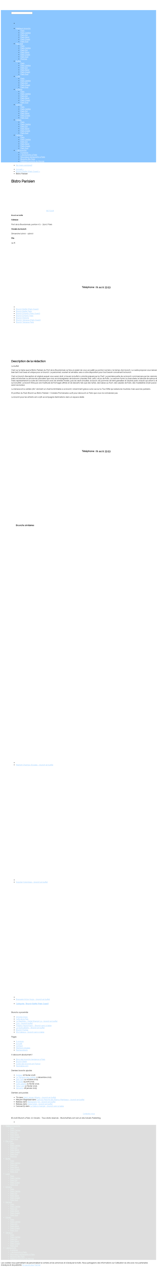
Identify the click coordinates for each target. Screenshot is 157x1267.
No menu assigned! (24, 165)
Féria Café (20, 1086)
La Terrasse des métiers (26, 1077)
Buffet (18, 61)
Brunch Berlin (21, 1061)
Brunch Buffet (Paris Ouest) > (28, 171)
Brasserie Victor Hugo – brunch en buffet (33, 999)
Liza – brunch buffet (24, 1023)
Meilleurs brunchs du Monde (32, 161)
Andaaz (19, 1075)
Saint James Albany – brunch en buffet (40, 1097)
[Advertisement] (80, 341)
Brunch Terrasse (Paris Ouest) (28, 320)
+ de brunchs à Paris (28, 155)
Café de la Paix (22, 1019)
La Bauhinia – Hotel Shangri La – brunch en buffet (36, 1021)
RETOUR (50, 211)
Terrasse (19, 135)
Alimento (20, 1088)
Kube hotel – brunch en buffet (40, 1104)
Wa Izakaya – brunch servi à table (30, 1032)
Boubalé (19, 1082)
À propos (24, 152)
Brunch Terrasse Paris (25, 322)
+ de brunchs (21, 150)
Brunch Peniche (22, 318)
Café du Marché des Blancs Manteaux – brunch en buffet (60, 1100)
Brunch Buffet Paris (24, 311)
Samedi (19, 105)
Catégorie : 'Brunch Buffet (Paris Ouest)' (32, 1004)
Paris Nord (24, 37)
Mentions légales (23, 1048)
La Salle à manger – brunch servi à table (47, 1106)
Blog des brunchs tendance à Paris (30, 1059)
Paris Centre (25, 33)
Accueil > (19, 169)
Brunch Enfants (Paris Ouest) (28, 313)
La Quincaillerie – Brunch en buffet (30, 1028)
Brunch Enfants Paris (24, 316)
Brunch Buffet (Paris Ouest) (27, 309)
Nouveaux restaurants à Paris (32, 157)
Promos (23, 59)
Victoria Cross (22, 1017)
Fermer (37, 1265)
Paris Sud (24, 41)
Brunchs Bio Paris (27, 159)
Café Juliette (21, 1084)
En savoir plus (28, 1265)
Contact (19, 1046)
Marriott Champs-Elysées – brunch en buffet (34, 765)
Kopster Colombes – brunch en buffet (32, 882)
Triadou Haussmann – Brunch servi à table (33, 1026)
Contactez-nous (89, 1114)
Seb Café (20, 1079)
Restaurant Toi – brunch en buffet (41, 1102)
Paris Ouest (25, 39)
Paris (22, 31)
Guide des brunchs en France (28, 1064)
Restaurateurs (22, 1050)
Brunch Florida (22, 1030)
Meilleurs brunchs (23, 28)
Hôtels (18, 120)
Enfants (19, 89)
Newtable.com (22, 1066)
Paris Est (24, 35)
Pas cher (19, 44)
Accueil (19, 1044)
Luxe (18, 76)
